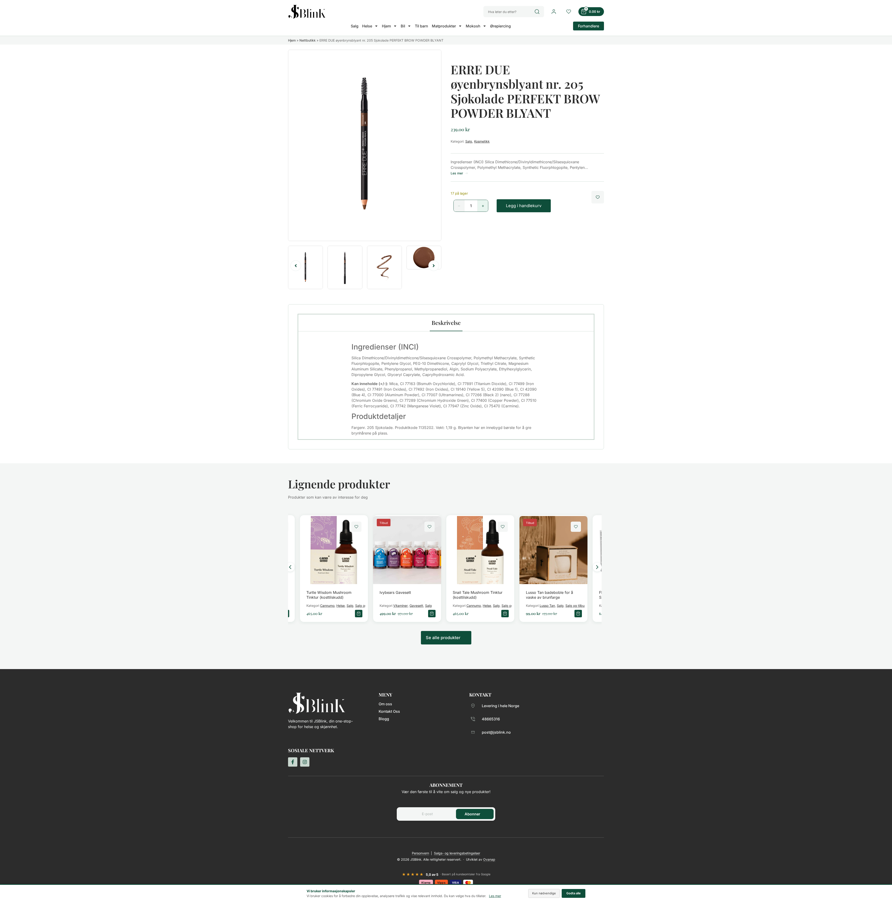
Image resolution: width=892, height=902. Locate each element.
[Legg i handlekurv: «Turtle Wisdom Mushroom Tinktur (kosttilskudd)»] (358, 613)
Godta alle (573, 893)
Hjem (386, 26)
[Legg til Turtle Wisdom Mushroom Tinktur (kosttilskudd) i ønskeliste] (356, 527)
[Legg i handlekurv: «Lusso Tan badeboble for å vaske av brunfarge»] (578, 613)
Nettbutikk (307, 40)
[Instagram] (304, 762)
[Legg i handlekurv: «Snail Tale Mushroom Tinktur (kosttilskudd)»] (505, 613)
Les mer (495, 896)
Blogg (384, 718)
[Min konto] (554, 12)
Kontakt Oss (389, 711)
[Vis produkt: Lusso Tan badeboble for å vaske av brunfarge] (553, 550)
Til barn (421, 26)
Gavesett (416, 606)
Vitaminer (400, 606)
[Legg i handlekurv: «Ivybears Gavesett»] (432, 613)
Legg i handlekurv (523, 205)
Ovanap (489, 859)
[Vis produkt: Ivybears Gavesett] (407, 550)
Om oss (385, 704)
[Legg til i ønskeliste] (597, 197)
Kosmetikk (482, 141)
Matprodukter (444, 26)
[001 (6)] (364, 145)
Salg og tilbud (576, 606)
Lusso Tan (547, 606)
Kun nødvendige (544, 893)
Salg (354, 26)
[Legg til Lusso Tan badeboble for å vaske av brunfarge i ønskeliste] (576, 527)
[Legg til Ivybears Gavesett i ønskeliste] (429, 527)
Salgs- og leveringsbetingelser (457, 853)
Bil (403, 26)
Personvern (420, 853)
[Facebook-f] (292, 762)
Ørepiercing (500, 26)
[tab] (446, 322)
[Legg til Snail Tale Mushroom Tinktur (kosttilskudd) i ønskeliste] (503, 527)
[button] (295, 265)
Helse (367, 26)
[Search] (539, 11)
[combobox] (509, 11)
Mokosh (473, 26)
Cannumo (327, 606)
